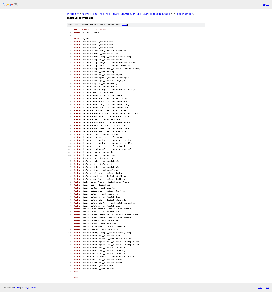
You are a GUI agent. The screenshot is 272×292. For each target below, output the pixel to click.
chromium (73, 13)
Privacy (25, 287)
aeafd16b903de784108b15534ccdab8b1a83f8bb (141, 13)
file (124, 24)
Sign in (266, 4)
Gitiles (17, 287)
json (267, 287)
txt (260, 287)
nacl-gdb (104, 13)
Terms (33, 287)
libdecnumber (184, 13)
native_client (89, 13)
